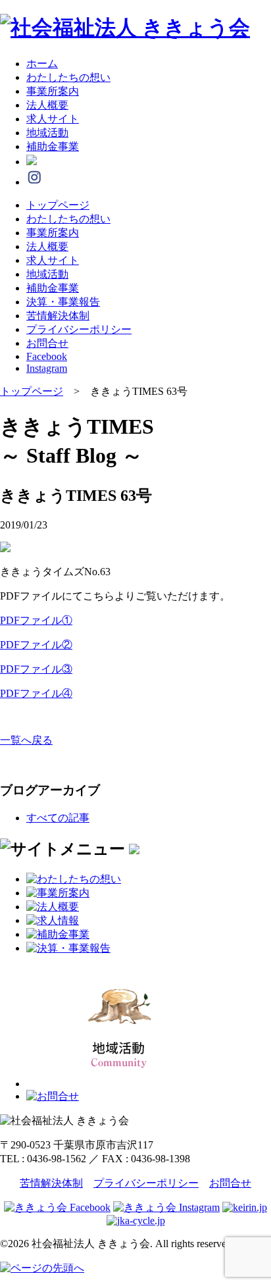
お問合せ (47, 343)
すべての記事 (57, 817)
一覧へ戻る (26, 740)
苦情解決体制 (57, 315)
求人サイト (52, 118)
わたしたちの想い (68, 77)
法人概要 (47, 105)
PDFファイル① (36, 620)
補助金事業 (52, 146)
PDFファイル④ (36, 693)
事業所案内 (52, 91)
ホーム (42, 63)
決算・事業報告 (63, 301)
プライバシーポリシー (79, 329)
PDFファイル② (36, 644)
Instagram (46, 368)
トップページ (57, 205)
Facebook (46, 356)
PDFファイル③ (36, 669)
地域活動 (47, 132)
